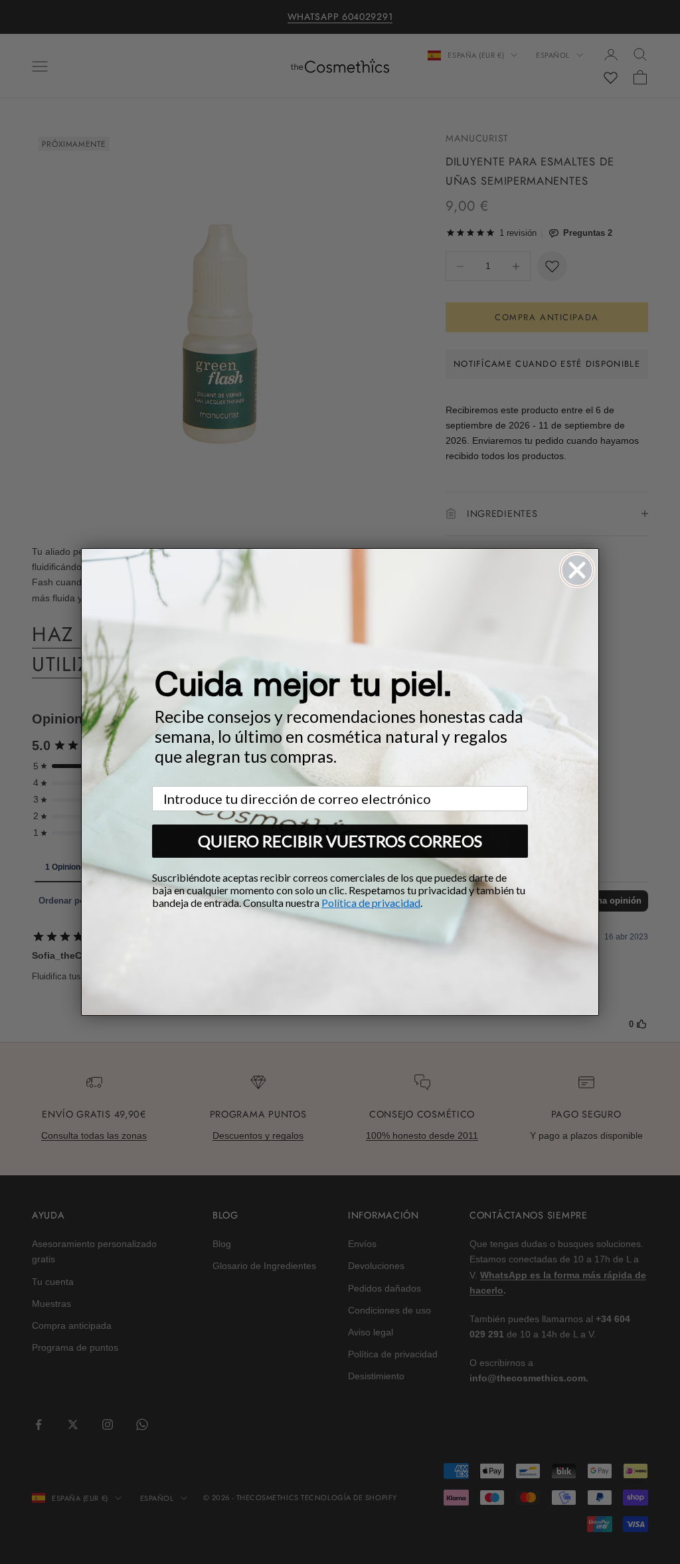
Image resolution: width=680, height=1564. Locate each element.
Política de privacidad (370, 902)
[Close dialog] (577, 570)
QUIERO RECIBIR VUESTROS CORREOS (340, 840)
